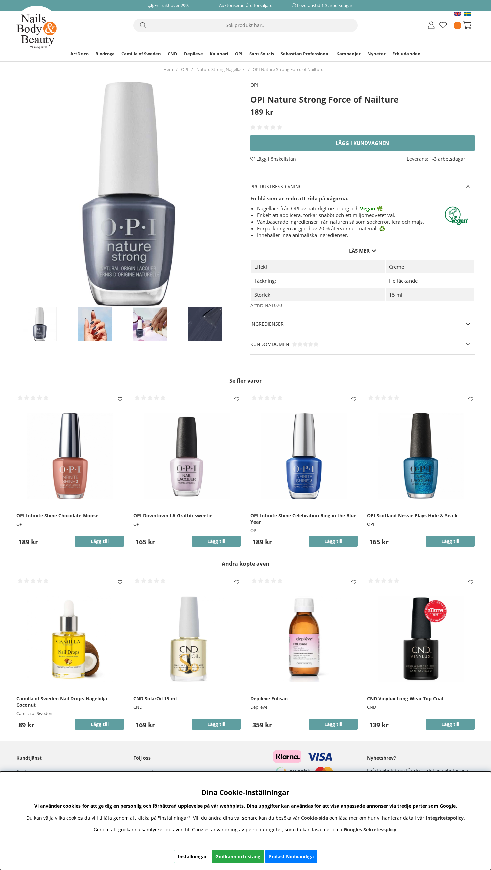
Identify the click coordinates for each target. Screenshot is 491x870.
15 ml (395, 294)
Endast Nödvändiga (291, 856)
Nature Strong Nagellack (220, 69)
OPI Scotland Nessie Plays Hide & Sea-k (412, 515)
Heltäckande (403, 280)
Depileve (193, 54)
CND (172, 54)
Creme (396, 266)
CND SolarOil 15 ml (155, 698)
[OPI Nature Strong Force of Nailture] (47, 324)
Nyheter (376, 54)
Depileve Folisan (269, 698)
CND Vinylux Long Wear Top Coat (405, 698)
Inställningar (192, 856)
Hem (168, 69)
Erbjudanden (406, 54)
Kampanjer (348, 54)
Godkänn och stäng (237, 856)
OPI (238, 54)
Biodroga (105, 54)
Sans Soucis (261, 54)
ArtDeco (79, 54)
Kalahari (219, 54)
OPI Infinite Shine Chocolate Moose (57, 515)
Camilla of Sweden (141, 54)
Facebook (143, 771)
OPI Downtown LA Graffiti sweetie (172, 515)
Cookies (24, 771)
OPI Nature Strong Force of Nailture (288, 69)
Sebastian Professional (305, 54)
